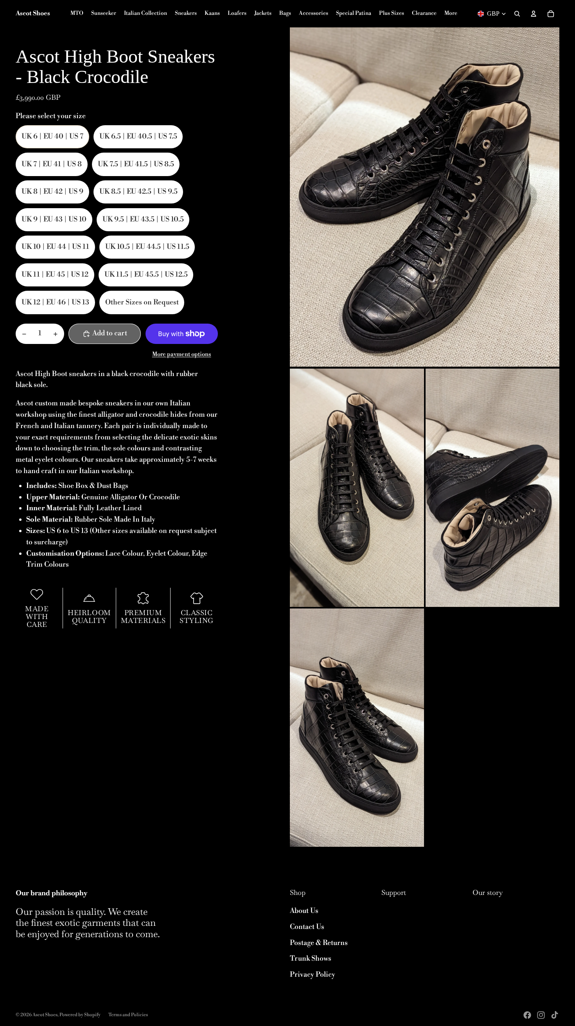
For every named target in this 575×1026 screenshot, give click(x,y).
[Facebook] (527, 1015)
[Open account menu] (533, 13)
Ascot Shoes (45, 1015)
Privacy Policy (312, 974)
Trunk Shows (310, 958)
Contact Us (307, 926)
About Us (304, 910)
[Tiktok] (554, 1015)
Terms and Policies (128, 1015)
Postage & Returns (319, 942)
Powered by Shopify (80, 1015)
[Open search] (517, 13)
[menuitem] (450, 13)
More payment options (181, 354)
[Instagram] (541, 1015)
